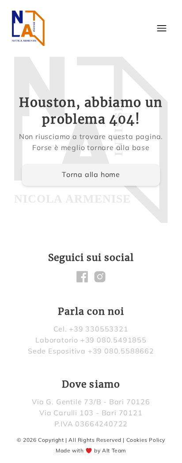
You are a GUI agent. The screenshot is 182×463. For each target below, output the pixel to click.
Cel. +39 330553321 (90, 328)
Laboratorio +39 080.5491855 (91, 339)
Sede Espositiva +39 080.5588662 (91, 350)
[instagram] (100, 277)
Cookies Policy (145, 440)
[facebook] (82, 277)
